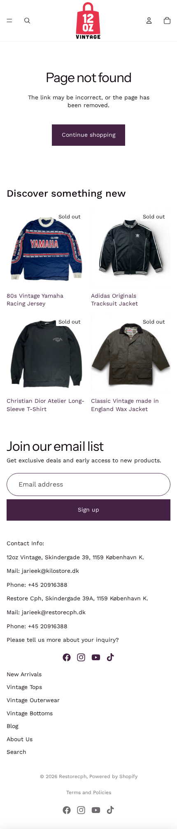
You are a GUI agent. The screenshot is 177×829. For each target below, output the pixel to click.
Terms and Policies (88, 792)
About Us (20, 738)
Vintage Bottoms (30, 713)
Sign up (88, 509)
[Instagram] (81, 657)
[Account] (149, 20)
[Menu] (9, 20)
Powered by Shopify (113, 776)
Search (16, 752)
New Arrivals (24, 674)
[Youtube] (96, 657)
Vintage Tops (24, 687)
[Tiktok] (110, 657)
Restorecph (72, 776)
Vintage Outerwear (33, 700)
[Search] (27, 20)
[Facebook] (67, 657)
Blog (12, 726)
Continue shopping (88, 134)
